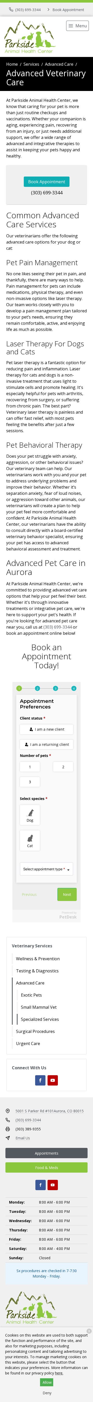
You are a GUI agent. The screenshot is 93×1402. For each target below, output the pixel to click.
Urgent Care (28, 1043)
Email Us (23, 1138)
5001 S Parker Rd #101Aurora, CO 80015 (50, 1110)
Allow (47, 1382)
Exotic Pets (31, 995)
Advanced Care (59, 64)
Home (12, 64)
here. (59, 1373)
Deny (47, 1392)
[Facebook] (40, 1080)
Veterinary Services (32, 946)
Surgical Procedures (35, 1031)
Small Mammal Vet (39, 1007)
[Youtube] (53, 1080)
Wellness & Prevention (38, 959)
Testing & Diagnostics (37, 971)
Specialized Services (40, 1019)
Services (31, 64)
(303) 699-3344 (47, 192)
